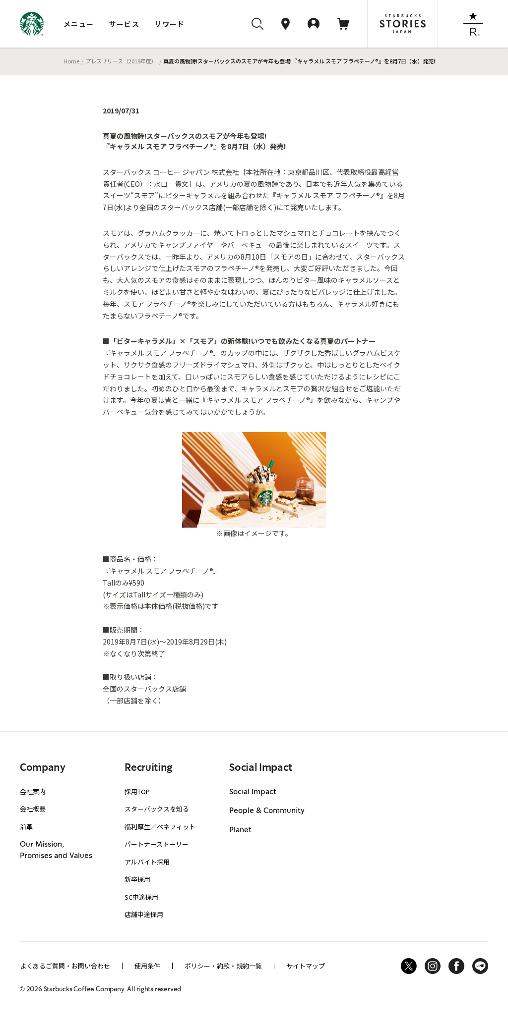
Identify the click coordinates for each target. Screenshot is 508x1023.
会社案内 (33, 791)
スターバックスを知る (157, 808)
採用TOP (137, 791)
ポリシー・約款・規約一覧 (223, 965)
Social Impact (252, 792)
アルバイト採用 (147, 861)
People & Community (267, 811)
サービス (124, 24)
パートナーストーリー (157, 844)
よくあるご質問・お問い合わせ (65, 965)
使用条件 (147, 965)
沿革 (26, 826)
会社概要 (33, 808)
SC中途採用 (141, 897)
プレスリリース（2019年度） (121, 61)
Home (71, 61)
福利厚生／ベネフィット (160, 826)
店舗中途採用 (144, 914)
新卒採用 (137, 879)
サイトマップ (305, 965)
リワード (169, 24)
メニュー (79, 24)
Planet (240, 830)
